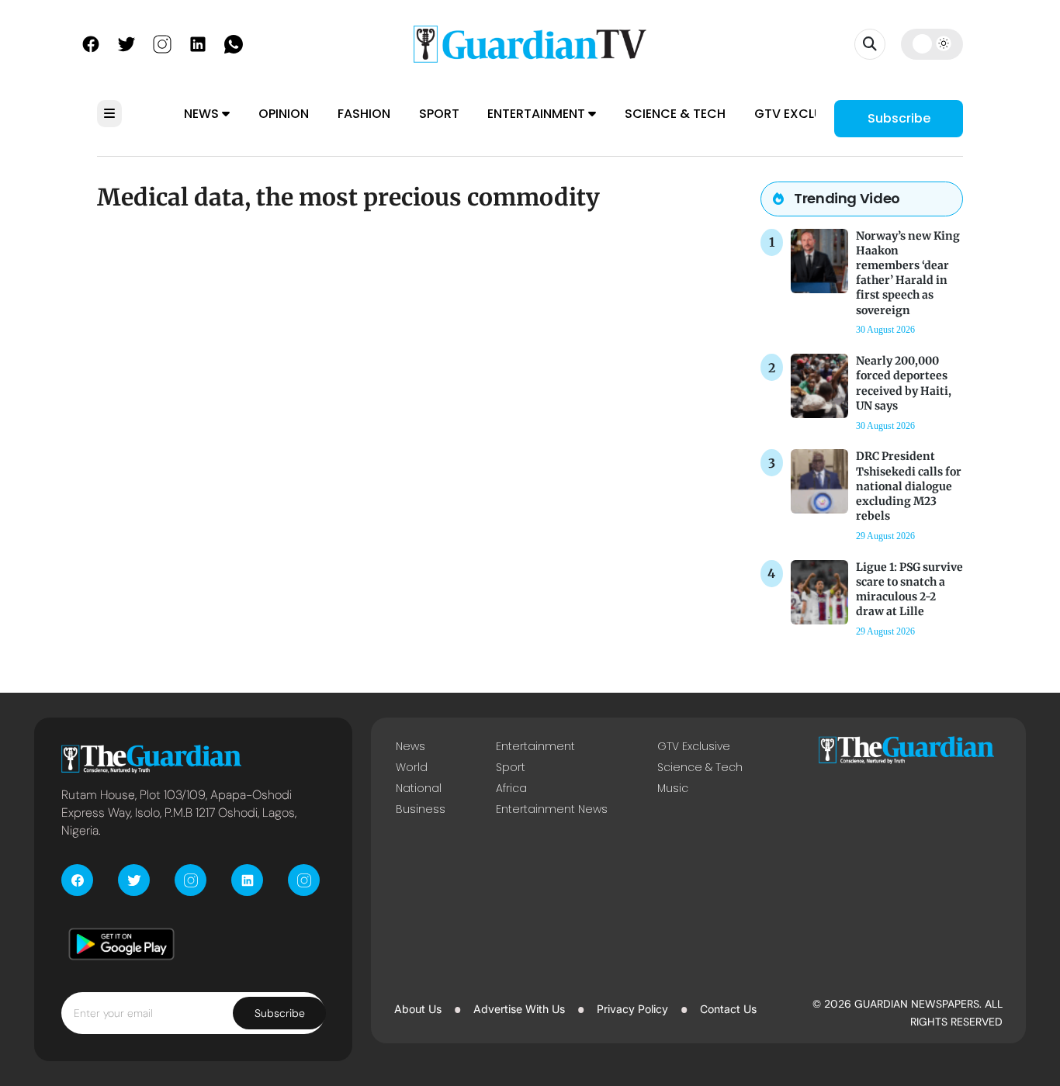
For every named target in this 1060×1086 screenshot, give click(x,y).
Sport (439, 114)
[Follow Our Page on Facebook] (91, 42)
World (412, 767)
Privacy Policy (632, 1008)
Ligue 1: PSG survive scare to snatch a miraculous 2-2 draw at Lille (909, 589)
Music (672, 788)
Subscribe (899, 118)
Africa (511, 788)
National (419, 788)
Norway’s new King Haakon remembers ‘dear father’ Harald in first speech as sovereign (908, 273)
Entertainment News (552, 809)
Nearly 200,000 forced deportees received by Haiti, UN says (903, 383)
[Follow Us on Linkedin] (198, 42)
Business (420, 809)
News (203, 114)
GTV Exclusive (801, 114)
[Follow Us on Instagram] (162, 42)
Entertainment (537, 114)
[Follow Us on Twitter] (126, 42)
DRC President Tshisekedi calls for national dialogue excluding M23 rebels (908, 486)
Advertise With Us (519, 1008)
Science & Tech (675, 114)
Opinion (283, 114)
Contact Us (728, 1008)
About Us (418, 1008)
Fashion (364, 114)
